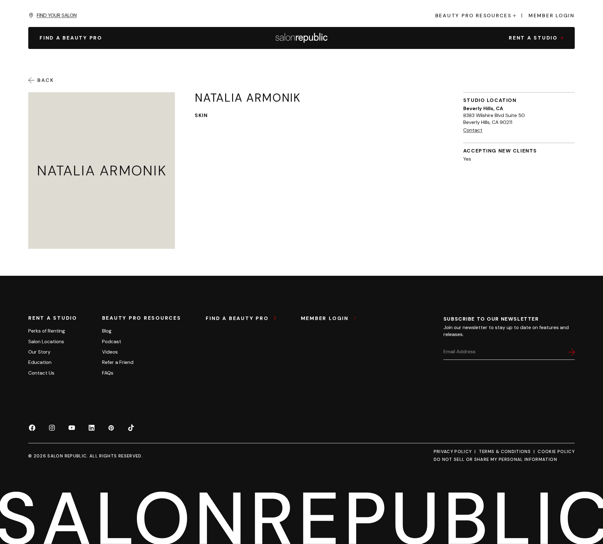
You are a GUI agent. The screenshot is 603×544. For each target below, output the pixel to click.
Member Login (552, 15)
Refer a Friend (117, 362)
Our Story (39, 352)
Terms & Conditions (505, 451)
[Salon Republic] (301, 38)
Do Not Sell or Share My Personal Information (495, 459)
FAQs (107, 373)
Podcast (111, 341)
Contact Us (41, 373)
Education (40, 362)
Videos (110, 352)
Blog (106, 331)
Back (45, 80)
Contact (472, 130)
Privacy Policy (453, 451)
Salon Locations (46, 341)
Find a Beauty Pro (238, 318)
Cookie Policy (556, 451)
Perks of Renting (46, 331)
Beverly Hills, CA (483, 108)
